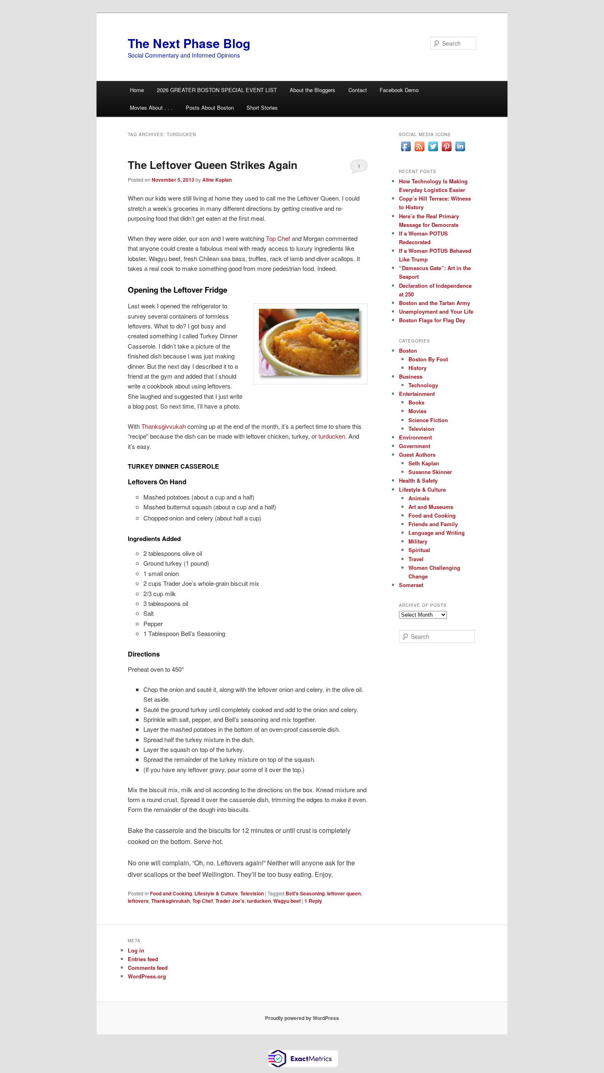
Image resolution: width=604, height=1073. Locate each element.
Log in (136, 950)
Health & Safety (418, 480)
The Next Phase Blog (189, 43)
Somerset (411, 585)
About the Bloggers (312, 90)
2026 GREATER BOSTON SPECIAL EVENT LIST (217, 90)
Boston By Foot (428, 359)
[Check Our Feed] (419, 151)
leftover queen (344, 893)
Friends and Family (433, 524)
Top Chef (278, 238)
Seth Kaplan (423, 463)
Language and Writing (436, 532)
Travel (416, 559)
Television (252, 893)
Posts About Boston (210, 107)
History (417, 368)
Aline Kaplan (217, 179)
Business (410, 376)
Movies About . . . (151, 107)
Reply (313, 900)
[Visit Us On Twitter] (433, 151)
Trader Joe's (229, 900)
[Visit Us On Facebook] (406, 151)
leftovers (138, 900)
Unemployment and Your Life (436, 311)
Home (137, 90)
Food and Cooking (171, 893)
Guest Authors (417, 454)
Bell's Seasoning (305, 893)
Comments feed (148, 967)
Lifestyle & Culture (216, 893)
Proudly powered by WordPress (302, 1018)
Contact (357, 90)
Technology (423, 385)
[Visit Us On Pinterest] (446, 151)
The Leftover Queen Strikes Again (212, 164)
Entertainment (417, 394)
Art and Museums (430, 507)
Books (416, 402)
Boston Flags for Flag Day (432, 320)
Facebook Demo (399, 90)
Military (417, 541)
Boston (408, 350)
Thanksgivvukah (163, 426)
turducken (331, 436)
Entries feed (143, 959)
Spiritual (419, 550)
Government (414, 446)
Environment (415, 437)
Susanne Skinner (430, 472)
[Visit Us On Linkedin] (460, 151)
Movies (417, 411)
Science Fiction (428, 420)
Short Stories (262, 107)
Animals (418, 498)
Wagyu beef (287, 900)
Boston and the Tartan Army (434, 303)
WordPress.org (147, 976)
